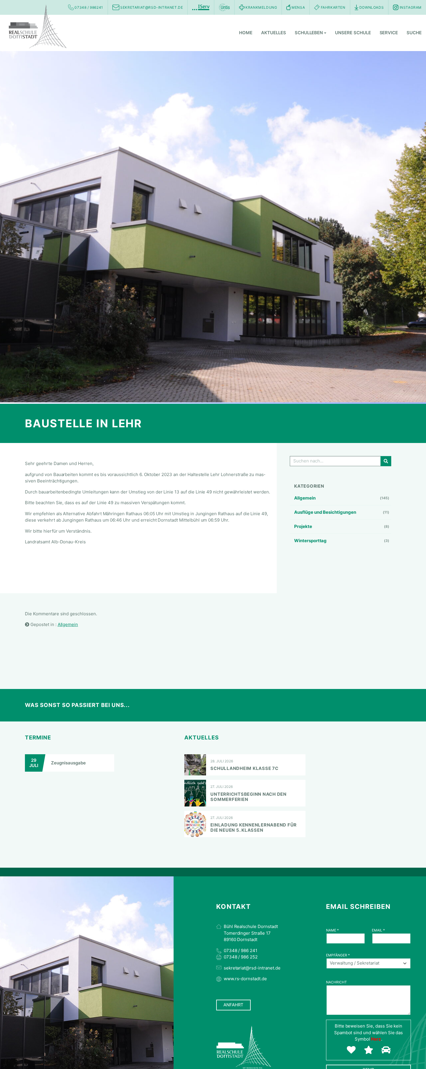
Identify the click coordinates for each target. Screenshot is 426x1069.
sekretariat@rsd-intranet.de (252, 968)
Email (378, 930)
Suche (414, 32)
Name (332, 930)
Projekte (303, 526)
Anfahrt (233, 1004)
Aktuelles (273, 32)
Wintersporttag (310, 540)
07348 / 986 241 (240, 950)
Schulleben (309, 32)
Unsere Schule (353, 32)
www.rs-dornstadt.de (245, 978)
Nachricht (336, 982)
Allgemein (305, 498)
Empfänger (338, 955)
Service (389, 32)
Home (245, 32)
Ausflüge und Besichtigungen (325, 512)
